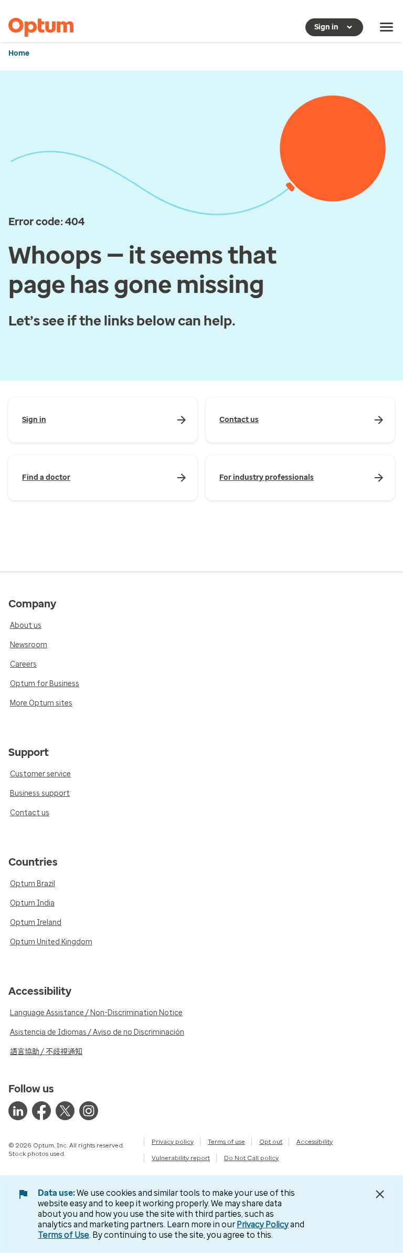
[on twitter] (65, 1110)
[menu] (387, 27)
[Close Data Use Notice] (380, 1194)
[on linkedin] (17, 1110)
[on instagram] (88, 1110)
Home (18, 53)
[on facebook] (41, 1110)
